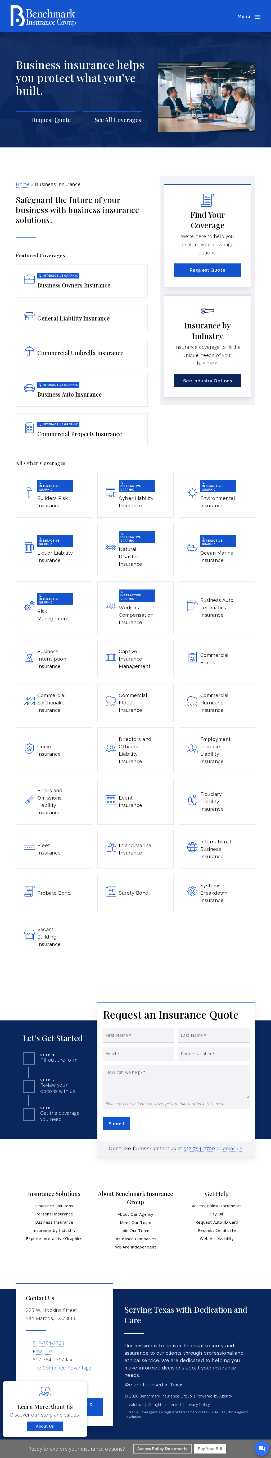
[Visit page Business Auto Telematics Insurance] (217, 608)
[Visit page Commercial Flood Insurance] (135, 703)
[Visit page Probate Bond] (54, 893)
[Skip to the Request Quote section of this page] (45, 120)
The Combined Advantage (62, 1367)
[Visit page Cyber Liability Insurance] (135, 494)
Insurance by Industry (54, 1230)
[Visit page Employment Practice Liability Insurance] (217, 750)
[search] (228, 15)
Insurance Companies (135, 1238)
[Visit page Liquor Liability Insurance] (54, 549)
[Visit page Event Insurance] (135, 801)
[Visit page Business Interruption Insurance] (54, 659)
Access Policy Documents (217, 1205)
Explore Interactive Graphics (54, 1238)
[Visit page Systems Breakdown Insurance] (217, 893)
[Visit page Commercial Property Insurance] (81, 430)
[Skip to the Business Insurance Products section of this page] (112, 120)
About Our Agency (135, 1214)
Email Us (43, 1351)
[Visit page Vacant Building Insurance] (54, 937)
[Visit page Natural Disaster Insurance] (135, 549)
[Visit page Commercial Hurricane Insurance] (217, 703)
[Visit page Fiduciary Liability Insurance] (217, 801)
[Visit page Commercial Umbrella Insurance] (81, 353)
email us (232, 1148)
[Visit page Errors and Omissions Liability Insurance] (54, 801)
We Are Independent (135, 1247)
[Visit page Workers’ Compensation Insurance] (135, 608)
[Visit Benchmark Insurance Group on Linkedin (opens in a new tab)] (42, 1382)
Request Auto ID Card (216, 1222)
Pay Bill (217, 1213)
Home (23, 184)
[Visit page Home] (43, 15)
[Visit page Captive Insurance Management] (135, 659)
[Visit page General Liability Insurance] (81, 318)
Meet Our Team (135, 1222)
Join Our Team (135, 1230)
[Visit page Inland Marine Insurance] (135, 849)
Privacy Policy (198, 1404)
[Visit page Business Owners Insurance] (81, 281)
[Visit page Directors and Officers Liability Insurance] (135, 750)
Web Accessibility (217, 1238)
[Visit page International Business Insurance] (217, 849)
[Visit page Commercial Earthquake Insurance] (54, 703)
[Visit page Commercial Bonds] (217, 659)
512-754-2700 (199, 1148)
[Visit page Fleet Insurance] (54, 849)
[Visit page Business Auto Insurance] (81, 390)
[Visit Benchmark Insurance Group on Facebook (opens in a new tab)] (31, 1382)
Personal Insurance (54, 1213)
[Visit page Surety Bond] (135, 893)
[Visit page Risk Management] (54, 608)
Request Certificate (217, 1230)
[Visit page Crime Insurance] (54, 750)
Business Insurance (54, 1222)
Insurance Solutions (54, 1205)
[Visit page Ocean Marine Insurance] (217, 549)
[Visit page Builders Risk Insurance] (54, 494)
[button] (249, 16)
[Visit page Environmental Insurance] (217, 494)
